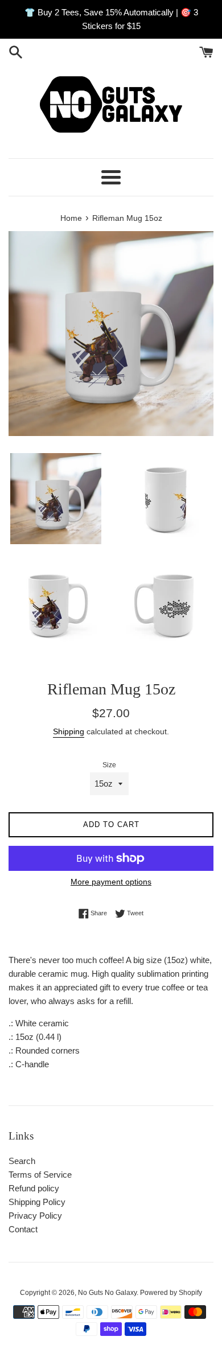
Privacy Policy (35, 1215)
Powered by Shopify (171, 1293)
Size (109, 765)
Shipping (68, 731)
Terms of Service (40, 1174)
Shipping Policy (37, 1202)
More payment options (111, 881)
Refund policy (34, 1188)
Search (22, 1161)
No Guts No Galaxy (107, 1293)
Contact (23, 1229)
